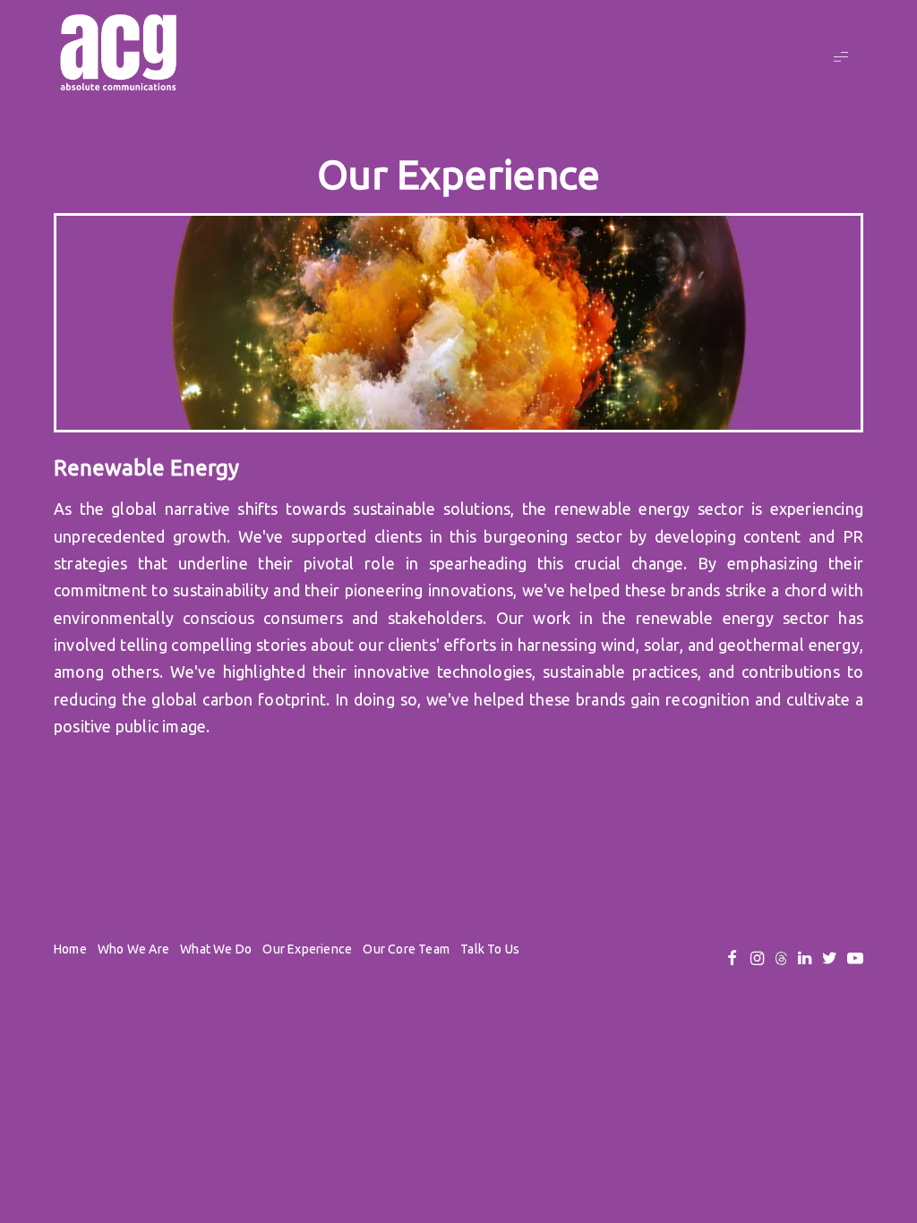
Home (70, 949)
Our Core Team (406, 949)
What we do (216, 949)
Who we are (133, 949)
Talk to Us (489, 949)
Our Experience (307, 949)
